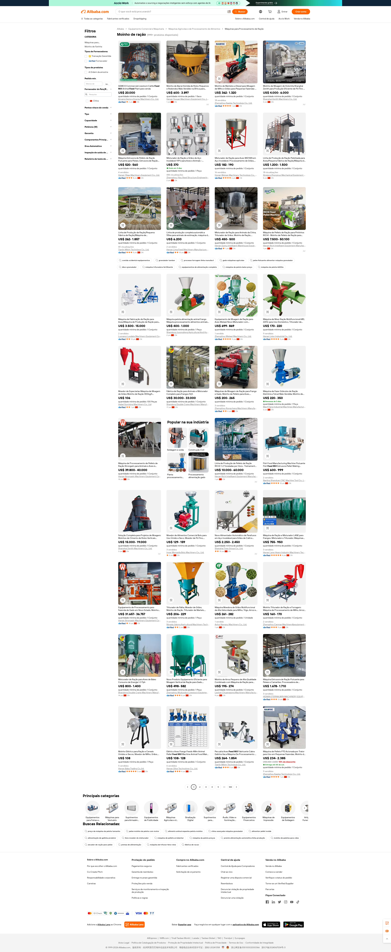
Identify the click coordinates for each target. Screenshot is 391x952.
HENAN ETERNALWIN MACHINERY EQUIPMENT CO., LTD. (284, 696)
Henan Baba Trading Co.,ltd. (131, 768)
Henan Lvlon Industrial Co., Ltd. (277, 336)
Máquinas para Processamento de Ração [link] (244, 29)
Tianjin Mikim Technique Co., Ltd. (133, 249)
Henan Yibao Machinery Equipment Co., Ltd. (139, 175)
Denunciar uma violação (232, 898)
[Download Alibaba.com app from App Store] (271, 924)
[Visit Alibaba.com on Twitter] (279, 902)
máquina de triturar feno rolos (163, 845)
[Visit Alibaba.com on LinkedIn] (273, 902)
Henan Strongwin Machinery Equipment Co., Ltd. (139, 476)
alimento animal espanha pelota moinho (185, 831)
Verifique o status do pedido (278, 877)
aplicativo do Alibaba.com (246, 924)
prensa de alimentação (131, 845)
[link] (387, 923)
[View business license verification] (223, 947)
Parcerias (269, 889)
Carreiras (91, 883)
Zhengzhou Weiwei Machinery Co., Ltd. (233, 336)
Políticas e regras (140, 898)
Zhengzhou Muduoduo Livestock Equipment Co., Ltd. (187, 692)
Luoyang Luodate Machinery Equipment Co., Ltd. (139, 336)
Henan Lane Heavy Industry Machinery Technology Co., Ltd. (284, 552)
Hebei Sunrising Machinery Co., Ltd (134, 404)
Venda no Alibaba (273, 866)
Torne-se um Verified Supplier (279, 883)
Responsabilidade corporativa (101, 877)
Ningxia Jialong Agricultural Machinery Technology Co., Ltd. (187, 624)
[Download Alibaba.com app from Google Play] (293, 924)
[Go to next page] (236, 787)
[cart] (270, 12)
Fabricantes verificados (187, 866)
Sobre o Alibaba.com (97, 859)
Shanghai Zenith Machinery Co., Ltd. (280, 99)
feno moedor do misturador (137, 838)
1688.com (164, 938)
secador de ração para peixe (100, 845)
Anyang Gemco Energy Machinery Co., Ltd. (138, 99)
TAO (219, 938)
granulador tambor (167, 260)
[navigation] (98, 408)
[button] (229, 11)
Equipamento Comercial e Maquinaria (146, 29)
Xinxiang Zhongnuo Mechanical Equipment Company (284, 175)
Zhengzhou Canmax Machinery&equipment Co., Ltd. (284, 624)
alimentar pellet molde (261, 831)
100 (230, 787)
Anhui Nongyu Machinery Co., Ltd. (231, 624)
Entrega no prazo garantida (144, 877)
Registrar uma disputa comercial (236, 877)
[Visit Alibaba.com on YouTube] (292, 902)
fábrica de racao (192, 845)
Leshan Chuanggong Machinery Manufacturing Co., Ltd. (236, 692)
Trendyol (228, 938)
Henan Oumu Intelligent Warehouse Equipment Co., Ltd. (236, 245)
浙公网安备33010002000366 (245, 947)
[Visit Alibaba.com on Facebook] (267, 902)
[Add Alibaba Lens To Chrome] (134, 924)
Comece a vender (273, 872)
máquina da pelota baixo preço (239, 267)
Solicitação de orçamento (188, 872)
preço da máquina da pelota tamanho (104, 831)
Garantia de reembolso (142, 872)
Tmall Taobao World (180, 938)
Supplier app (184, 924)
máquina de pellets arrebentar (170, 838)
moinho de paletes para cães (286, 838)
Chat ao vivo (226, 872)
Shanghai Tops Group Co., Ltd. (229, 548)
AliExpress (152, 938)
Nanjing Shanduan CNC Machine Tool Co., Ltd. (284, 480)
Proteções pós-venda (142, 883)
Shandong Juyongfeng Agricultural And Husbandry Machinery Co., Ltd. (187, 332)
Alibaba (120, 29)
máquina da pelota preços (204, 838)
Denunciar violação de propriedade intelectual (237, 890)
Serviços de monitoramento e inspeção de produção (150, 890)
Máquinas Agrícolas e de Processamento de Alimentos (194, 29)
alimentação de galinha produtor (102, 838)
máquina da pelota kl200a (272, 267)
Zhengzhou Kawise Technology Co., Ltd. (233, 103)
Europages (240, 938)
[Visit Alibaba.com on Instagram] (285, 902)
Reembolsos (227, 883)
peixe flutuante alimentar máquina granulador (273, 260)
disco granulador (129, 267)
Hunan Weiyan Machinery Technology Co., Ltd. (236, 175)
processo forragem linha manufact (199, 260)
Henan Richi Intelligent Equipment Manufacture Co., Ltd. (284, 245)
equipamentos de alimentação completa (199, 267)
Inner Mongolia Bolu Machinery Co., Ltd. (185, 552)
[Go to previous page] (187, 787)
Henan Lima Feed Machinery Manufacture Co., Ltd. (187, 249)
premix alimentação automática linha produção (244, 838)
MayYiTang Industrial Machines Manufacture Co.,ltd (284, 407)
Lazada (195, 938)
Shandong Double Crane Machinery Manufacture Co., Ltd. (187, 404)
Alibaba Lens (103, 924)
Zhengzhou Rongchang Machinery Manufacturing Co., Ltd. (236, 408)
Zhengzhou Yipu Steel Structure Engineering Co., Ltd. (187, 177)
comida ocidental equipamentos (136, 260)
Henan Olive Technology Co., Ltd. (182, 768)
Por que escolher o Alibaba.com (102, 866)
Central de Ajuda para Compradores (238, 866)
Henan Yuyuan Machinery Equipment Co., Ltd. (187, 99)
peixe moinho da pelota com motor (144, 831)
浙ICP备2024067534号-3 (273, 947)
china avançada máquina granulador (227, 831)
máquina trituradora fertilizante (159, 267)
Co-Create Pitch (95, 872)
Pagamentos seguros (142, 866)
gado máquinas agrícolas (233, 260)
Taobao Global (208, 938)
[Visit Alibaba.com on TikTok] (298, 902)
